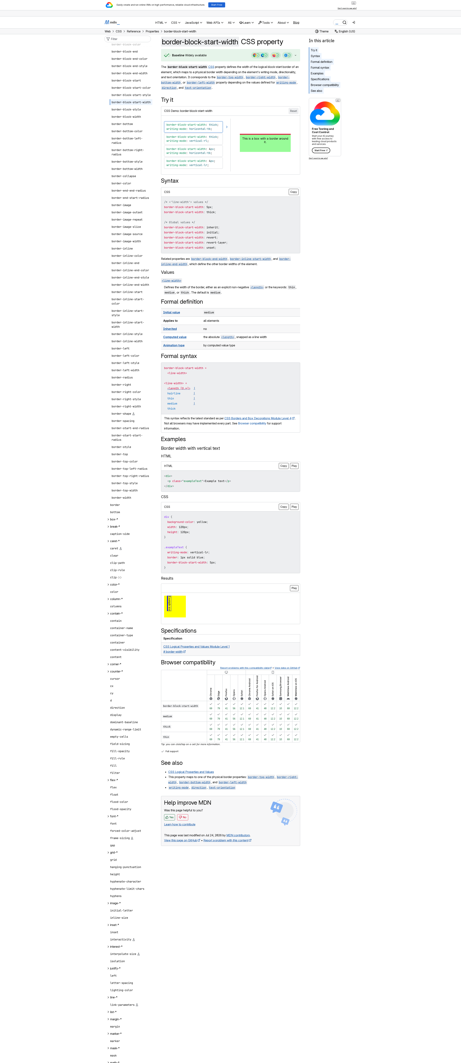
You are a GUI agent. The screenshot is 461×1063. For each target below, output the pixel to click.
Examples (317, 73)
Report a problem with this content (225, 840)
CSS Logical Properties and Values (191, 772)
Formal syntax (320, 67)
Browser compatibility (325, 85)
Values (167, 272)
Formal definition (321, 62)
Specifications (320, 79)
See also (316, 91)
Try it (314, 50)
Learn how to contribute (179, 824)
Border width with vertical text (190, 448)
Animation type (174, 345)
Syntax (315, 56)
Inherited (170, 329)
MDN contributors (238, 835)
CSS (211, 67)
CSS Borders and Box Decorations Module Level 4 (257, 418)
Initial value (171, 312)
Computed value (175, 337)
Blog (296, 22)
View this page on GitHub (180, 840)
